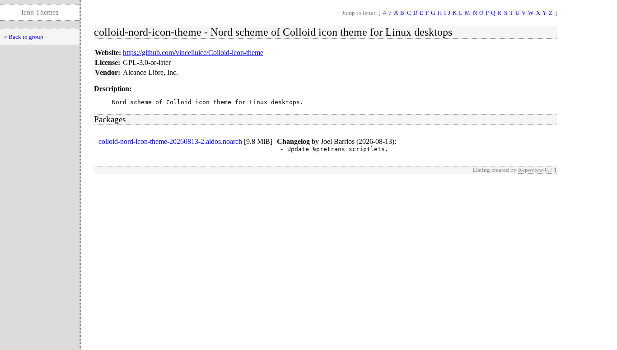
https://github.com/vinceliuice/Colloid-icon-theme (193, 52)
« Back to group (23, 36)
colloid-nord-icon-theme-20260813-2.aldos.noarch (170, 141)
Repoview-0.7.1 (537, 169)
